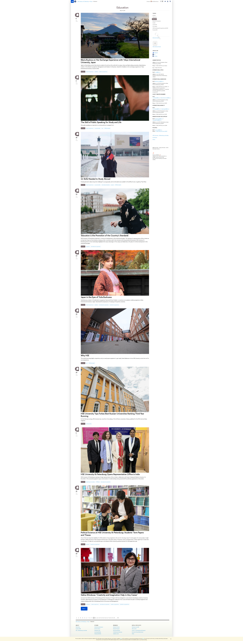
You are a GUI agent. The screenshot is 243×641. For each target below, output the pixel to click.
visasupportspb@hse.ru (157, 120)
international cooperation (95, 246)
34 (118, 618)
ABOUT (77, 625)
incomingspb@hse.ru (156, 108)
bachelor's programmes (114, 304)
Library (154, 139)
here (121, 638)
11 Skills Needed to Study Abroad (95, 178)
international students (106, 184)
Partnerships (78, 627)
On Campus (155, 26)
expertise (88, 246)
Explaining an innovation (90, 481)
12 (97, 618)
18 (110, 618)
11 (95, 618)
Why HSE (85, 355)
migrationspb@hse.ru (159, 118)
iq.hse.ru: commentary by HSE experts (138, 630)
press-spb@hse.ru (158, 129)
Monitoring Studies (116, 630)
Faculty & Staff (78, 628)
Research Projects (116, 628)
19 (112, 618)
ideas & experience (89, 71)
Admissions (155, 17)
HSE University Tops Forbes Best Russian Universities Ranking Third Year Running (112, 414)
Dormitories (155, 137)
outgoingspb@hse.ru (165, 108)
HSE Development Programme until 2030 (160, 28)
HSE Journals (134, 628)
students (96, 71)
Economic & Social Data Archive (137, 632)
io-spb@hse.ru (157, 72)
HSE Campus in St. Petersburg (81, 621)
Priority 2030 (155, 29)
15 (103, 618)
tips (102, 128)
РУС (160, 1)
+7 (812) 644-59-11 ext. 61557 (161, 131)
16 (106, 618)
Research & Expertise (157, 21)
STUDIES (96, 625)
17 (108, 618)
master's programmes (103, 71)
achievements (88, 423)
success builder (97, 128)
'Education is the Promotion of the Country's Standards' (105, 235)
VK (154, 54)
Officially (97, 481)
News (88, 621)
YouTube (155, 56)
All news (154, 15)
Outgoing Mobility (97, 633)
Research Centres (116, 627)
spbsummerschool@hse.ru (166, 97)
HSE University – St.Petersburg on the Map (160, 135)
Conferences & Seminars (117, 632)
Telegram (156, 52)
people (112, 184)
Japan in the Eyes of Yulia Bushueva (96, 297)
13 (99, 618)
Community (155, 24)
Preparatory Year (97, 630)
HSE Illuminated (107, 128)
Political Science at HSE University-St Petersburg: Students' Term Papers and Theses (112, 533)
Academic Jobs (116, 633)
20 (114, 618)
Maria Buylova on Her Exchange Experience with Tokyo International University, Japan (110, 61)
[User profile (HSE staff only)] (168, 1)
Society (154, 22)
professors (88, 604)
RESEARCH (115, 625)
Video (133, 633)
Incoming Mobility (97, 632)
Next (83, 608)
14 (102, 618)
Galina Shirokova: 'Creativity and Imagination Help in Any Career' (109, 594)
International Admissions (98, 627)
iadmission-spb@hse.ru (159, 81)
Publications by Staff (135, 627)
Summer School (97, 628)
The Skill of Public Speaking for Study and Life (101, 122)
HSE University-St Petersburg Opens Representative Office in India (110, 474)
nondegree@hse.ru (156, 97)
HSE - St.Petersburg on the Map (81, 630)
